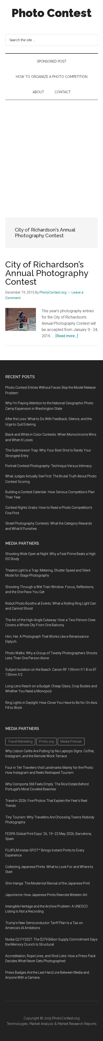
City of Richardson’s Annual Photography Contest (46, 273)
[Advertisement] (51, 153)
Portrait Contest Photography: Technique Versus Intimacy (48, 466)
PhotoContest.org (66, 1018)
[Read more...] (67, 336)
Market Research (70, 1024)
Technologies (17, 1024)
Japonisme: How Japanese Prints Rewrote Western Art (46, 895)
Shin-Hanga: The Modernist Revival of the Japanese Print (47, 883)
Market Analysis (41, 1024)
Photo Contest (51, 13)
